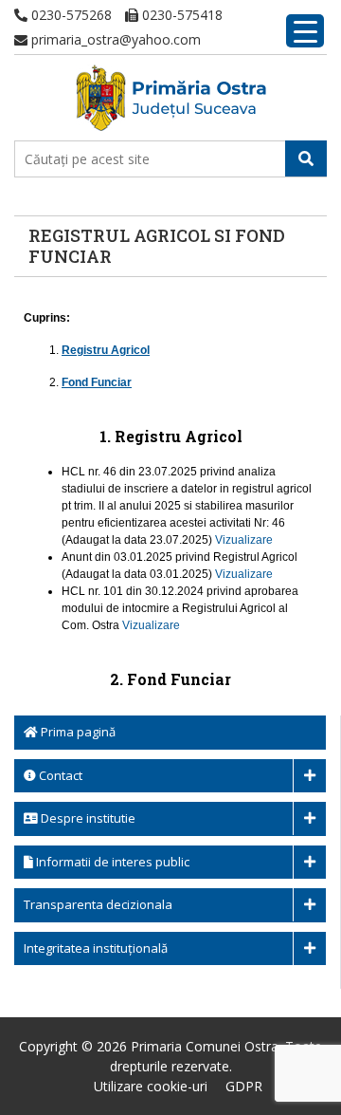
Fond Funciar (97, 382)
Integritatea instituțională (96, 948)
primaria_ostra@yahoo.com (114, 39)
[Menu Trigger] (305, 30)
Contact (59, 775)
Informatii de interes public (111, 861)
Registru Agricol (106, 350)
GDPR (243, 1086)
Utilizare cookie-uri (150, 1086)
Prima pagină (77, 731)
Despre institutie (86, 818)
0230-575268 (69, 15)
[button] (306, 158)
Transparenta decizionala (98, 904)
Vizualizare (244, 540)
